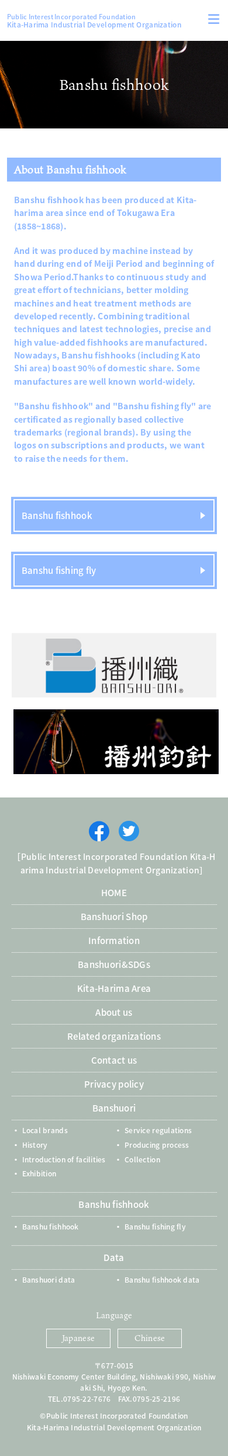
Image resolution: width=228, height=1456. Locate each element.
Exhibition (39, 1173)
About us (113, 1012)
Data (113, 1257)
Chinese (149, 1338)
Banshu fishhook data (162, 1279)
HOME (114, 892)
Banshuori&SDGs (114, 964)
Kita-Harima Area (114, 988)
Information (114, 940)
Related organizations (114, 1036)
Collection (142, 1159)
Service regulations (158, 1130)
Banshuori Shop (114, 916)
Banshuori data (48, 1279)
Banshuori (114, 1108)
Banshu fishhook (57, 515)
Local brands (45, 1130)
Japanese (78, 1338)
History (35, 1145)
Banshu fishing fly (59, 570)
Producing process (157, 1145)
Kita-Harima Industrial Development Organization (94, 20)
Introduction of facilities (64, 1159)
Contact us (114, 1060)
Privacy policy (114, 1084)
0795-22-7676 (86, 1398)
